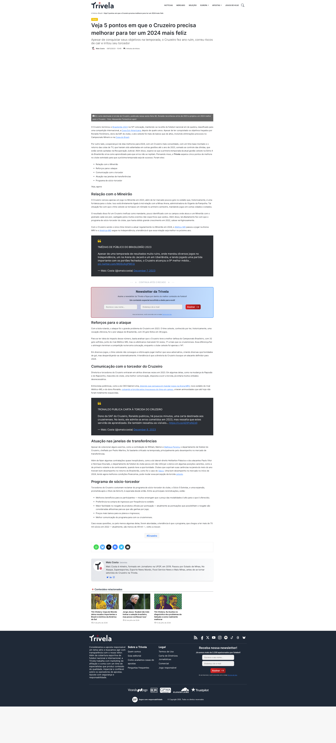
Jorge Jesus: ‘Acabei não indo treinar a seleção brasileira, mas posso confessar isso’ (136, 614)
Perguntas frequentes (138, 667)
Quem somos (134, 651)
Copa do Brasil (122, 137)
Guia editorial (134, 655)
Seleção (193, 5)
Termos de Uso (167, 314)
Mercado (180, 5)
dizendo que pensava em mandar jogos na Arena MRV (165, 386)
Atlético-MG (180, 227)
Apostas (216, 5)
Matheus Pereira (172, 447)
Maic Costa (112, 562)
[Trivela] (102, 5)
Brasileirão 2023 (120, 127)
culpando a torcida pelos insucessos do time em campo (147, 389)
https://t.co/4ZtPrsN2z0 (183, 422)
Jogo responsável (167, 667)
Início (95, 13)
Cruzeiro (152, 535)
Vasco (161, 470)
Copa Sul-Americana (131, 130)
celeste (179, 474)
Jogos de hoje (232, 5)
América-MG (105, 230)
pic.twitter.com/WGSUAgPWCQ (116, 264)
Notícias (168, 5)
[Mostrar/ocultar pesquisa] (243, 5)
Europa (203, 5)
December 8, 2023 (145, 429)
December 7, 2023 (144, 270)
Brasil (100, 13)
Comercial (164, 663)
